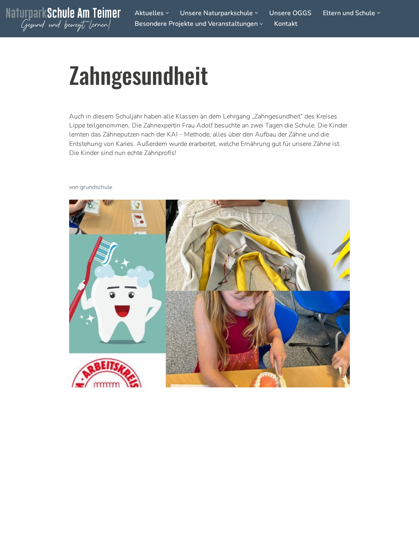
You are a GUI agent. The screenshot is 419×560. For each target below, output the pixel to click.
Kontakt (285, 23)
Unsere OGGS (290, 13)
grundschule (96, 187)
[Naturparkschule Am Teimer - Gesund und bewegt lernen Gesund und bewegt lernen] (63, 19)
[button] (167, 12)
